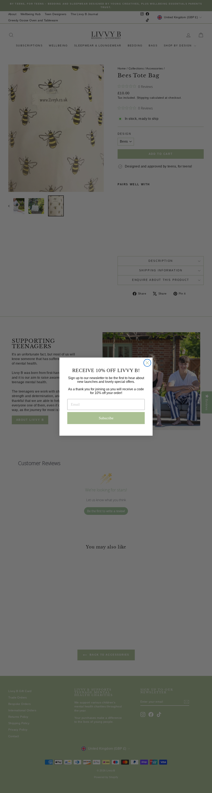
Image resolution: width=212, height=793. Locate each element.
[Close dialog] (147, 362)
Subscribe (106, 418)
